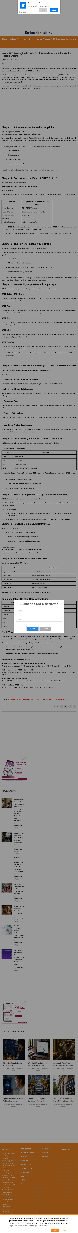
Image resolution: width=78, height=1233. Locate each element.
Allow (54, 10)
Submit (32, 629)
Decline (64, 1230)
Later (43, 10)
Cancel (45, 629)
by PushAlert (24, 12)
